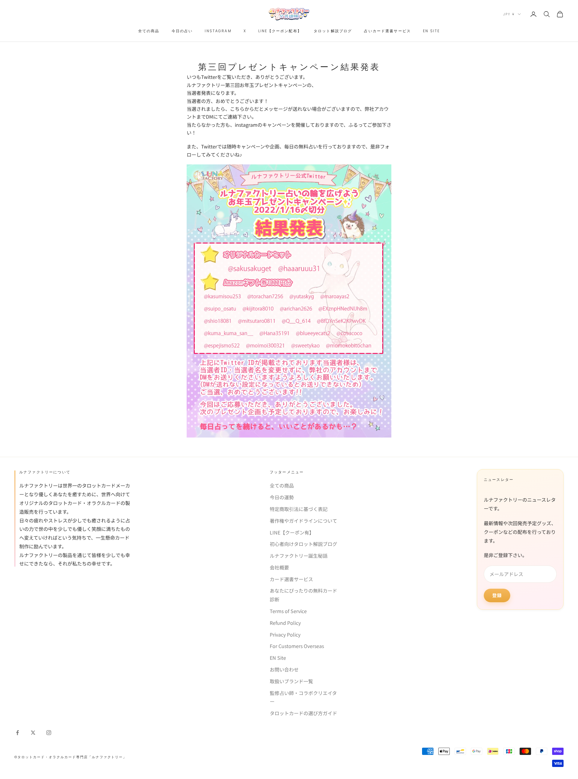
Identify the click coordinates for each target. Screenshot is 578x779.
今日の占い (182, 30)
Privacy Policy (285, 634)
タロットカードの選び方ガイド (303, 713)
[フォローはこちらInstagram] (49, 733)
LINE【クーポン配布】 (280, 30)
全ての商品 (149, 30)
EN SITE (431, 30)
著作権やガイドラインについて (303, 520)
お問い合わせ (284, 669)
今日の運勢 (282, 497)
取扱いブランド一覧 (291, 681)
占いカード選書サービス (387, 30)
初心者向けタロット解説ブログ (303, 543)
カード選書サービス (291, 579)
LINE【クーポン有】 (292, 532)
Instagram (218, 30)
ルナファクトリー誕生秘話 (299, 555)
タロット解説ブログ (333, 30)
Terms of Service (288, 611)
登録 (497, 595)
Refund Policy (285, 622)
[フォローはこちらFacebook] (17, 733)
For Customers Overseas (297, 646)
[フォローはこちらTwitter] (33, 733)
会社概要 (279, 567)
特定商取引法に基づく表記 (299, 509)
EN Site (278, 657)
